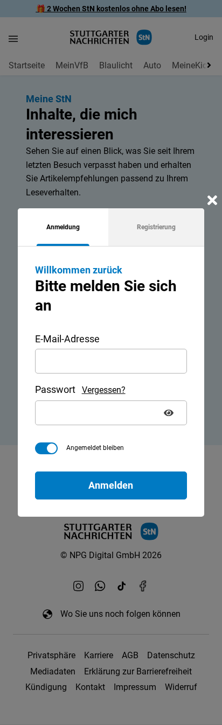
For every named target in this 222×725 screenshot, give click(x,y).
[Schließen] (212, 200)
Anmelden (110, 485)
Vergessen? (104, 390)
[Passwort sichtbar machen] (169, 412)
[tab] (63, 227)
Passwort (55, 389)
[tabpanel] (111, 381)
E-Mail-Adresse (67, 338)
